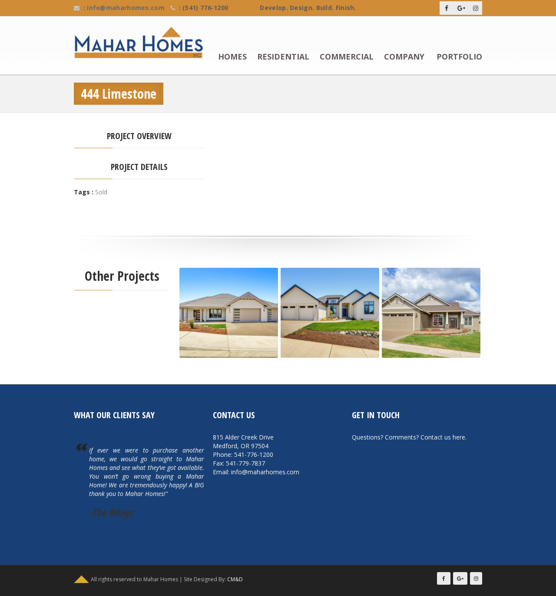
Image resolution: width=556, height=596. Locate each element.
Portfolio (459, 57)
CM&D (235, 579)
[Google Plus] (461, 8)
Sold (101, 192)
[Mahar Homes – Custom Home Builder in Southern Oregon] (142, 42)
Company (404, 57)
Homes (232, 57)
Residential (283, 57)
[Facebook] (446, 8)
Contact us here (442, 437)
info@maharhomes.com (126, 7)
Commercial (347, 57)
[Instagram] (475, 8)
